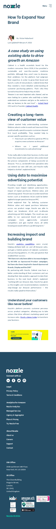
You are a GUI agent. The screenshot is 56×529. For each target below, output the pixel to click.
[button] (47, 6)
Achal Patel (43, 103)
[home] (12, 6)
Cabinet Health (32, 106)
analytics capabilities (25, 244)
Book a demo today (28, 317)
